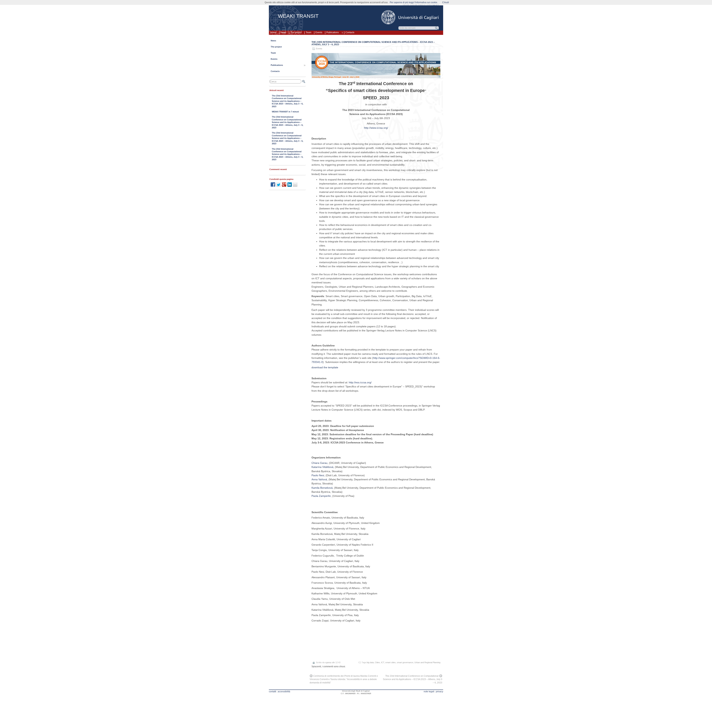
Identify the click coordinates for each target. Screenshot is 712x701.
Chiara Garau (319, 462)
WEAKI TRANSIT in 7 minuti (285, 112)
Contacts (349, 32)
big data (370, 662)
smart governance (405, 662)
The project (296, 32)
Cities (377, 662)
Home (273, 32)
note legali (429, 691)
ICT (382, 662)
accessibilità (284, 691)
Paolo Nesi (318, 475)
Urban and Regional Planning (427, 662)
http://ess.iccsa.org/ (360, 382)
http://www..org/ (376, 127)
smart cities (390, 662)
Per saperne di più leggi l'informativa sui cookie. (414, 2)
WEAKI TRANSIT (298, 16)
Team (308, 32)
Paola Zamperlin (321, 495)
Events (318, 32)
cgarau (328, 662)
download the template (325, 367)
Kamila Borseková (322, 487)
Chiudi (445, 2)
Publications (332, 32)
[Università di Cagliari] (410, 17)
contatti (272, 691)
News (283, 32)
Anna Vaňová (319, 479)
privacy (439, 691)
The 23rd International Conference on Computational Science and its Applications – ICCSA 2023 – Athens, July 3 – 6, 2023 (373, 43)
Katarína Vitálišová (322, 466)
